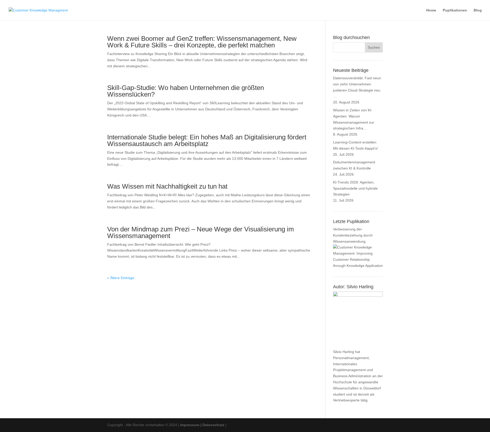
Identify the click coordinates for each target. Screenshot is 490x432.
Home (431, 10)
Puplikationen (455, 10)
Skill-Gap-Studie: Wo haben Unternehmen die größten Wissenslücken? (185, 91)
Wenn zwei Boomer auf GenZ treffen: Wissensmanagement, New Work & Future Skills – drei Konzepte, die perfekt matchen (202, 42)
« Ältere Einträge (120, 278)
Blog (478, 10)
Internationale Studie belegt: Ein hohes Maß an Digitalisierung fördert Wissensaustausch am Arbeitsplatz (206, 140)
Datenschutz (213, 425)
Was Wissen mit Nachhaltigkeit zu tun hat (167, 186)
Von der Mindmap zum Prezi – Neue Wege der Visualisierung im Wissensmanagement (200, 232)
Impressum (189, 425)
